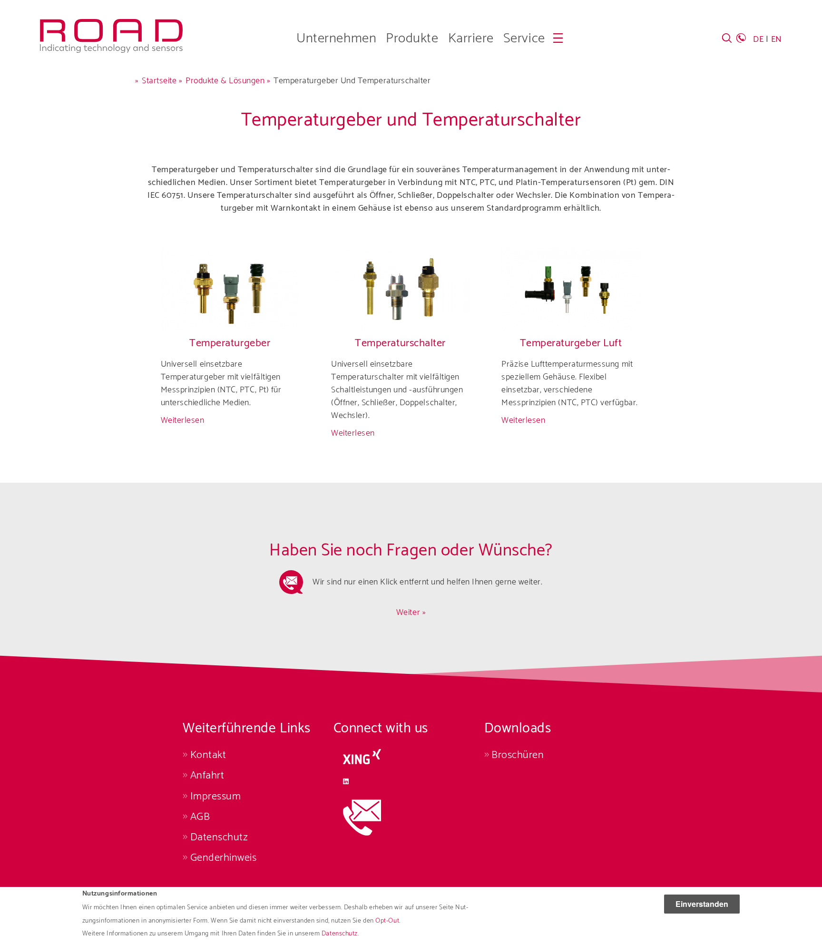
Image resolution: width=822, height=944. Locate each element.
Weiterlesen (183, 420)
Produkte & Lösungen (225, 81)
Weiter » (411, 612)
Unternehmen (336, 38)
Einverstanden (701, 903)
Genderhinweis (223, 857)
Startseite (159, 81)
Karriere (471, 38)
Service (524, 38)
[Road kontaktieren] (408, 817)
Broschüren (517, 755)
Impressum (215, 796)
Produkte (412, 38)
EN (776, 39)
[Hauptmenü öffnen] (558, 38)
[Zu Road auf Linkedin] (408, 781)
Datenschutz (340, 933)
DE (758, 39)
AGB (200, 817)
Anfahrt (207, 775)
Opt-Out (387, 920)
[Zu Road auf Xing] (408, 756)
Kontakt (208, 755)
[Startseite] (111, 25)
